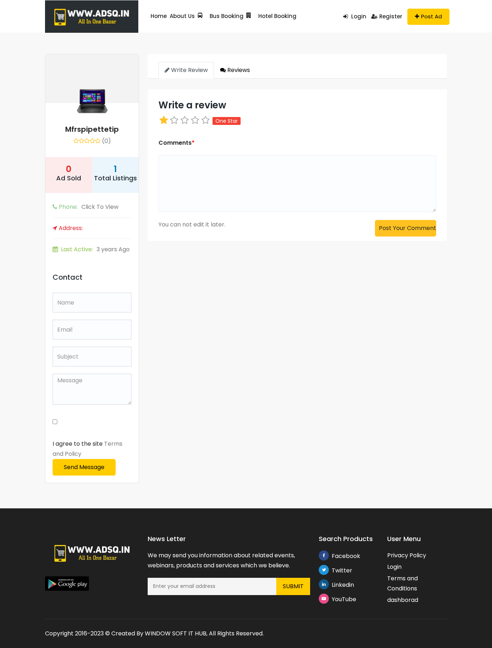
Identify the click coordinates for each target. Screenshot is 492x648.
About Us (182, 16)
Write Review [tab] (189, 70)
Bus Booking (226, 16)
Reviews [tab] (238, 70)
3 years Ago (95, 249)
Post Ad (431, 16)
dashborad (402, 600)
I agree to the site (87, 449)
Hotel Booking (277, 16)
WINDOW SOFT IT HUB (175, 633)
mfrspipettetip (92, 129)
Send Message (84, 467)
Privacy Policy (406, 555)
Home (159, 16)
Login (358, 16)
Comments (176, 143)
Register (390, 16)
